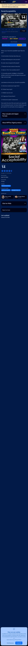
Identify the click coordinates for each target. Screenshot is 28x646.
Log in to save (4, 31)
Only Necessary (10, 643)
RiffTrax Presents (6, 190)
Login (26, 1)
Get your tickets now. (13, 6)
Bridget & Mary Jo (16, 190)
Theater (23, 30)
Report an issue (6, 210)
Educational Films (6, 185)
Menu (5, 1)
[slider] (1, 171)
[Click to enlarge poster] (14, 145)
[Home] (14, 2)
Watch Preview (15, 20)
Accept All (19, 643)
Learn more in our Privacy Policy (14, 639)
